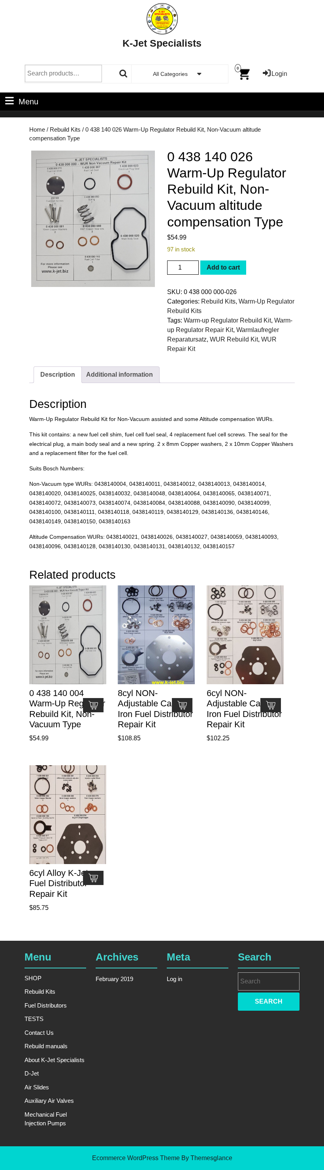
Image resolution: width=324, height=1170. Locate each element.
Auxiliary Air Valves (49, 1100)
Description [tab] (57, 374)
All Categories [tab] (170, 74)
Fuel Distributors (45, 1005)
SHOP (32, 978)
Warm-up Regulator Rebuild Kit (227, 320)
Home (37, 129)
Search (124, 73)
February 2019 (114, 979)
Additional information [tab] (119, 374)
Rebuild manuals (46, 1046)
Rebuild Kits (65, 129)
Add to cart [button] (93, 705)
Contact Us (39, 1032)
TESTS (33, 1018)
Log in (174, 979)
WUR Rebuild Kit (234, 339)
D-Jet (31, 1073)
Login (279, 73)
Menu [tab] (28, 101)
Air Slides (36, 1087)
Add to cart (223, 267)
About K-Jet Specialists (54, 1060)
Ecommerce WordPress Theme (136, 1158)
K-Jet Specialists (162, 43)
